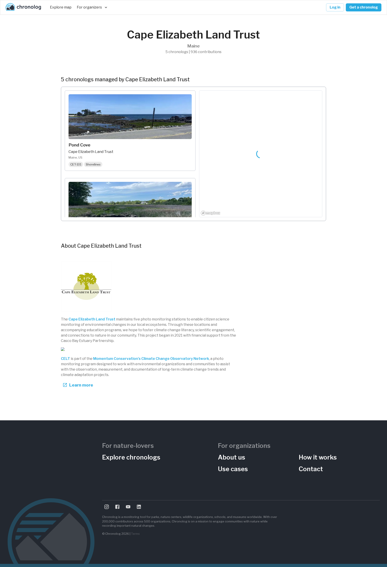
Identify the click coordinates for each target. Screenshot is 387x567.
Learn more (81, 385)
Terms (135, 533)
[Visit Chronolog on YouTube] (128, 506)
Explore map (60, 7)
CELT (65, 359)
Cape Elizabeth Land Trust (92, 319)
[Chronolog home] (23, 7)
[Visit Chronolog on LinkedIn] (138, 506)
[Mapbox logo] (210, 213)
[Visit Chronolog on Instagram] (106, 506)
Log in (335, 7)
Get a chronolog (363, 7)
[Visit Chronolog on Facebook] (117, 506)
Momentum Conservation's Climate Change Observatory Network (151, 359)
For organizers (89, 7)
